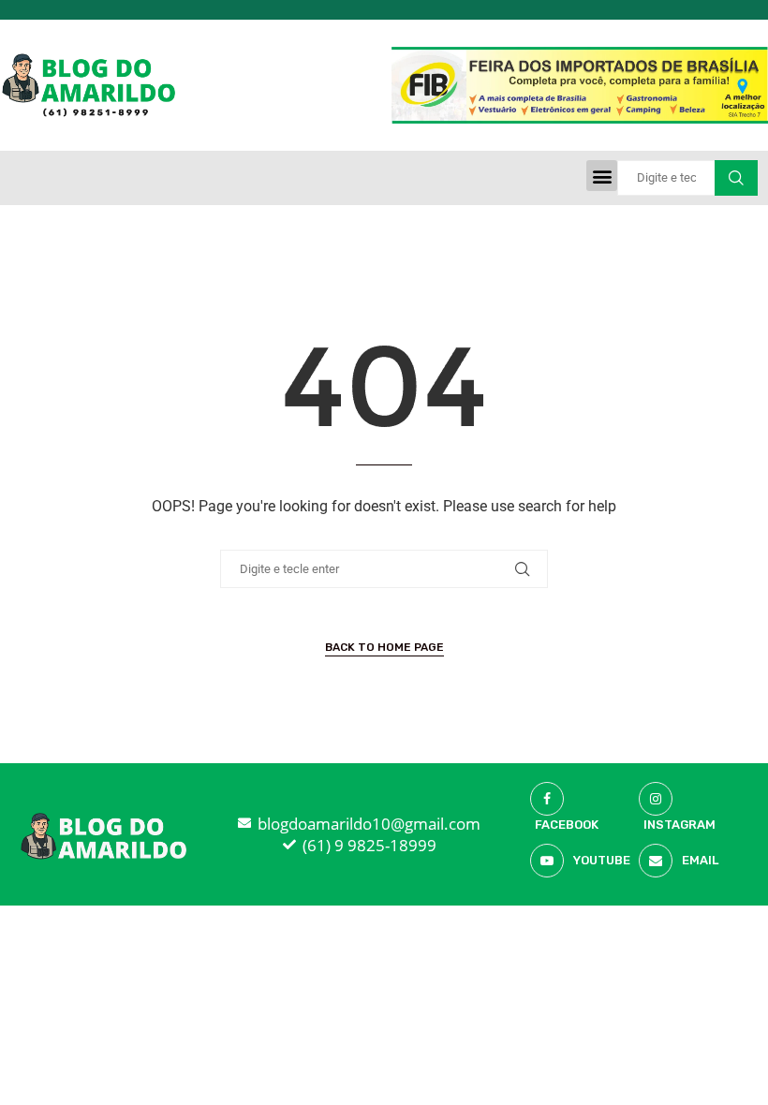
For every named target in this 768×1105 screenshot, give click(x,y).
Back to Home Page (384, 647)
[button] (601, 175)
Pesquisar (736, 178)
